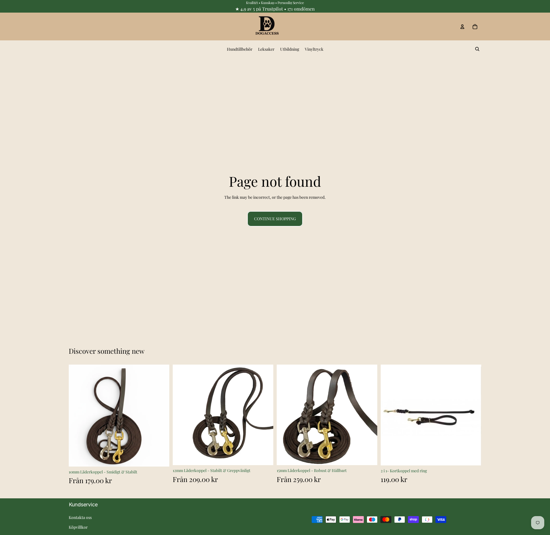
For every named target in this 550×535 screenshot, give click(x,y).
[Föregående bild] (77, 415)
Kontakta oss (80, 517)
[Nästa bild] (160, 415)
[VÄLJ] (160, 458)
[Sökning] (477, 49)
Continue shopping (275, 218)
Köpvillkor (78, 527)
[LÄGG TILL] (472, 456)
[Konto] (462, 26)
